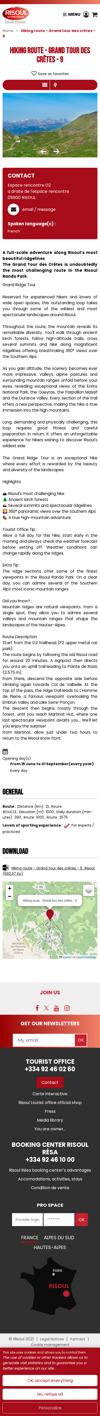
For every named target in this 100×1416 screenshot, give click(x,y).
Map (55, 85)
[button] (94, 14)
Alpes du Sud (59, 1237)
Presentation (45, 85)
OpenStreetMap (86, 957)
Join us (50, 992)
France (29, 1237)
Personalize (50, 1408)
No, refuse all (50, 1394)
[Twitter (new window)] (46, 1008)
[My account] (86, 14)
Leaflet (66, 957)
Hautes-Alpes (50, 1247)
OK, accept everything (50, 1380)
